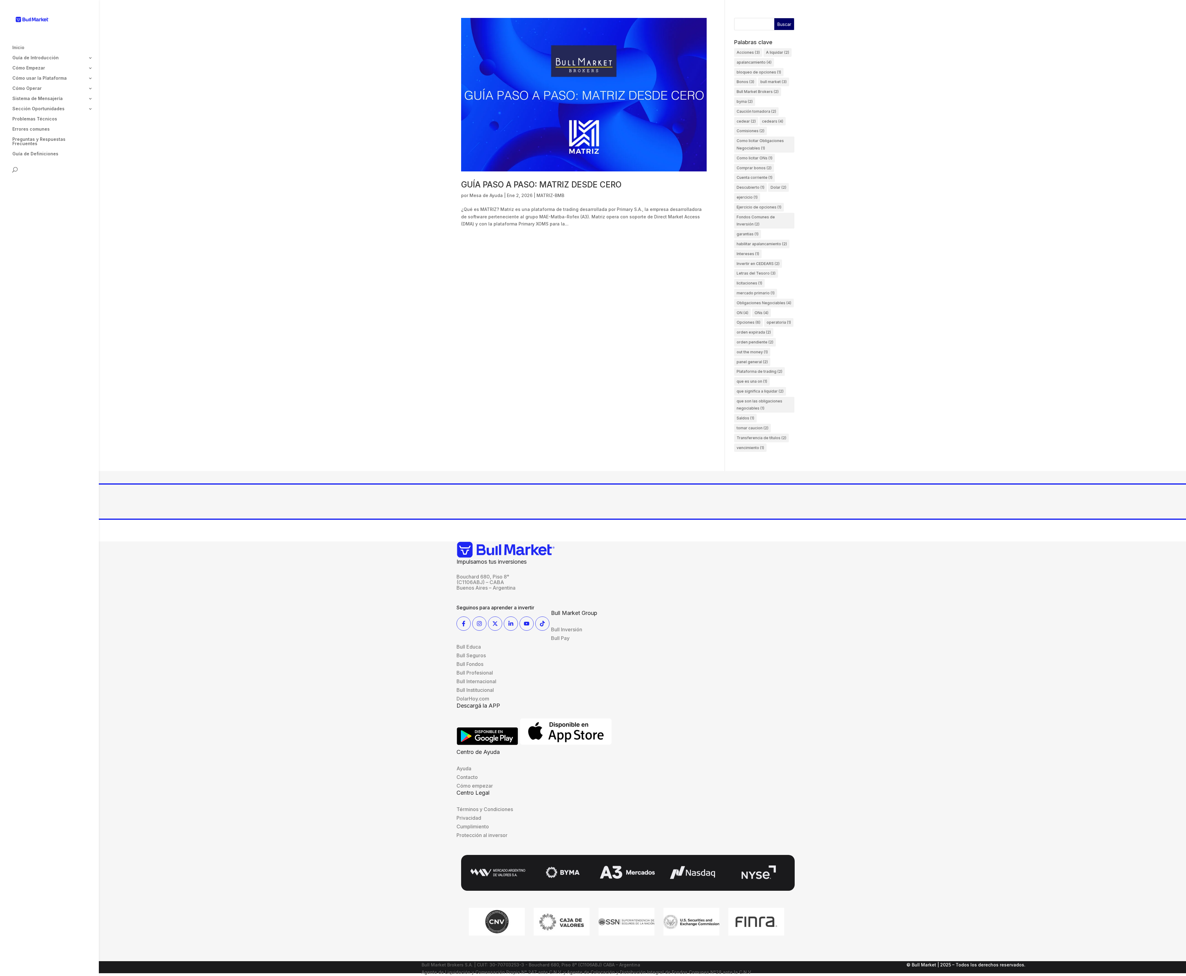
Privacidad (468, 818)
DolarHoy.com (472, 699)
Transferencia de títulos (761, 437)
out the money (752, 352)
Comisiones (750, 130)
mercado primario (756, 293)
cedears (772, 121)
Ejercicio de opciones (759, 207)
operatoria (779, 322)
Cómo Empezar (28, 68)
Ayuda (463, 768)
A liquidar (777, 52)
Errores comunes (31, 129)
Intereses (748, 253)
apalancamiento (754, 62)
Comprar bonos (754, 168)
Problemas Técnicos (34, 119)
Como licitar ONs (754, 158)
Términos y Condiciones (484, 809)
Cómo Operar (27, 88)
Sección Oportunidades (38, 109)
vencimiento (750, 447)
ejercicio (747, 197)
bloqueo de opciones (759, 72)
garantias (748, 234)
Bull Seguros (471, 655)
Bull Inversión (566, 629)
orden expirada (754, 332)
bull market (773, 81)
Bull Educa (468, 647)
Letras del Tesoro (756, 273)
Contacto (467, 777)
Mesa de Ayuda (486, 195)
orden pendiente (755, 342)
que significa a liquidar (760, 391)
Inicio (18, 47)
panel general (752, 362)
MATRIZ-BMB (550, 195)
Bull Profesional (474, 673)
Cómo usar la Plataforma (39, 78)
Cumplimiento (472, 826)
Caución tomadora (756, 111)
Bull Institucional (475, 690)
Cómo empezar (474, 786)
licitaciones (749, 283)
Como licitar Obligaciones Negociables (760, 144)
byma (745, 101)
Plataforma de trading (759, 371)
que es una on (752, 381)
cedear (746, 121)
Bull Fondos (469, 664)
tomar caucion (752, 428)
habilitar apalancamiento (762, 244)
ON (742, 312)
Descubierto (750, 187)
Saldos (745, 418)
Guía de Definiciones (35, 154)
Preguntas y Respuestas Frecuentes (38, 141)
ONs (761, 312)
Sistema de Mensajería (37, 98)
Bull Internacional (476, 681)
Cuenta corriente (754, 177)
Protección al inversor (481, 835)
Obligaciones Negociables (764, 303)
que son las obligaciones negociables (759, 405)
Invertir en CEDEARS (758, 263)
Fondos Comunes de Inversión (756, 221)
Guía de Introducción (35, 58)
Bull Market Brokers (758, 91)
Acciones (748, 52)
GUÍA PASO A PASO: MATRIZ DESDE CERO (541, 184)
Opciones (748, 322)
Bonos (745, 81)
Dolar (778, 187)
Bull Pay (560, 638)
